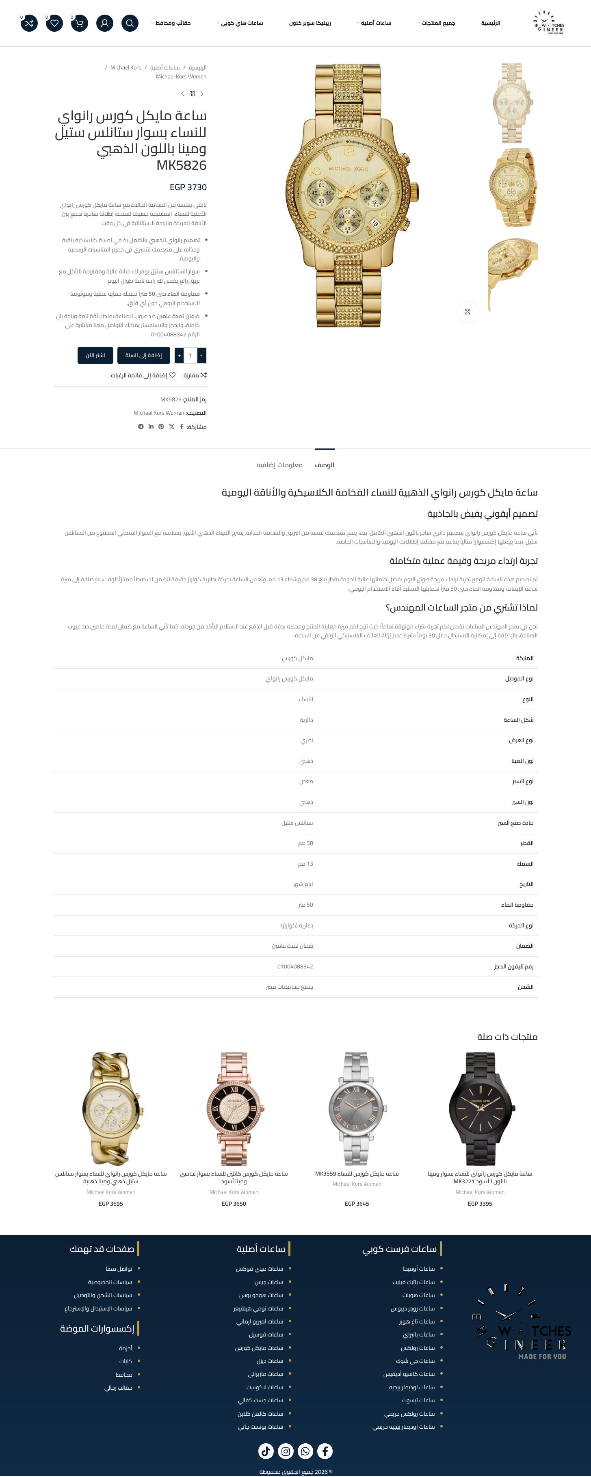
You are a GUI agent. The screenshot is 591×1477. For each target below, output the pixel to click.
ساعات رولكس (418, 1348)
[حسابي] (104, 23)
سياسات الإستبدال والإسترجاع (98, 1308)
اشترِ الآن (95, 355)
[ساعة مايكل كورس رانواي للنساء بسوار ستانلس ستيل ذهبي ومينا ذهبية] (111, 1108)
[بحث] (130, 23)
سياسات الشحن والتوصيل (103, 1295)
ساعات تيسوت (418, 1400)
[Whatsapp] (305, 1451)
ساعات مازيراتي (266, 1374)
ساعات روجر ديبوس (413, 1308)
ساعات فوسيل (266, 1334)
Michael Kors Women (181, 76)
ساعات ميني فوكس (260, 1268)
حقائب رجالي (118, 1387)
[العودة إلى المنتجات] (192, 94)
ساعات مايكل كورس (259, 1348)
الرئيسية (198, 67)
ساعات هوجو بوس (261, 1295)
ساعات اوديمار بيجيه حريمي (403, 1426)
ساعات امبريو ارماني (260, 1321)
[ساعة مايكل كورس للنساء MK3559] (357, 1108)
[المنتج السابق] (202, 94)
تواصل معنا (119, 1268)
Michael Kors (125, 67)
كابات (125, 1361)
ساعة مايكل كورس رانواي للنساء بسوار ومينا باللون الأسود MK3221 (480, 1177)
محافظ (124, 1374)
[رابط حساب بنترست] (161, 426)
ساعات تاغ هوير (417, 1321)
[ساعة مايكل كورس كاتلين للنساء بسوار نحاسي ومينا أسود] (234, 1108)
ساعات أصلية (165, 67)
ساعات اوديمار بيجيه (412, 1387)
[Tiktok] (266, 1451)
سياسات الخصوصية (110, 1282)
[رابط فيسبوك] (182, 426)
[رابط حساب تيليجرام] (141, 426)
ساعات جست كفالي (261, 1400)
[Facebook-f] (325, 1451)
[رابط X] (172, 426)
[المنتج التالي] (182, 94)
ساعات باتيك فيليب (414, 1282)
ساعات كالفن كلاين (261, 1413)
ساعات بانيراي (419, 1334)
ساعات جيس (269, 1282)
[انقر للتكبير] (467, 311)
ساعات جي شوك (415, 1361)
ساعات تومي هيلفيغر (259, 1308)
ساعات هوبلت (419, 1295)
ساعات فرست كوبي (399, 1248)
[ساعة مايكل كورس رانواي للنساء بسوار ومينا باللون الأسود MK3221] (480, 1108)
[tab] (325, 460)
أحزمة (125, 1348)
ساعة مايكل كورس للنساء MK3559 (357, 1173)
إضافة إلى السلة (144, 355)
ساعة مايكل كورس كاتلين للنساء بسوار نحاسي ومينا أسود (234, 1177)
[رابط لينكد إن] (151, 426)
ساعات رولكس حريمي (409, 1413)
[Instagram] (285, 1451)
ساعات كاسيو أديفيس (409, 1374)
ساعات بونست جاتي (261, 1426)
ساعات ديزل (270, 1361)
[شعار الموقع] (549, 22)
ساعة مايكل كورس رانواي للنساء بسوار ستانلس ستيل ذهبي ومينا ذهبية (111, 1177)
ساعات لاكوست (265, 1387)
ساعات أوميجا (419, 1268)
